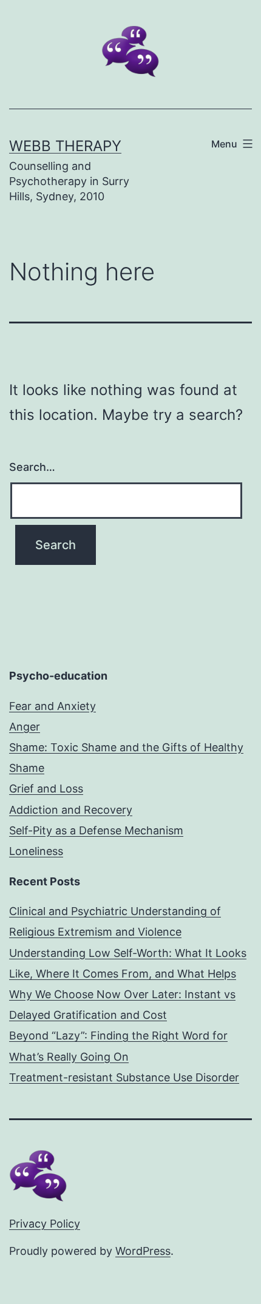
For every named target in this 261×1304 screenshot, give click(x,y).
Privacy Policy (44, 1223)
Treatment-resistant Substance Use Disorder (124, 1077)
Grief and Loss (46, 788)
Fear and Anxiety (52, 706)
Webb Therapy (65, 146)
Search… (32, 467)
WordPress (143, 1251)
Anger (24, 726)
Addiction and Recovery (70, 809)
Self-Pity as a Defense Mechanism (96, 830)
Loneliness (36, 851)
